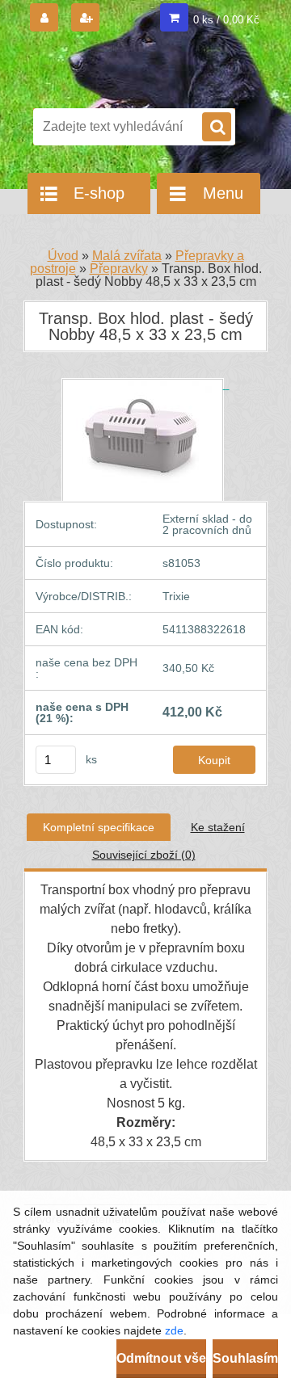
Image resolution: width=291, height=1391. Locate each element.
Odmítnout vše (161, 1358)
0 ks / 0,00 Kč (226, 20)
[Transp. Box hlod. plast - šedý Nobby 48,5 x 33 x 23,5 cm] (146, 384)
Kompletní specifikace (98, 827)
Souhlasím (245, 1358)
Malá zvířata (127, 256)
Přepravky (119, 268)
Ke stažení (218, 827)
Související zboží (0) (144, 854)
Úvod (63, 256)
